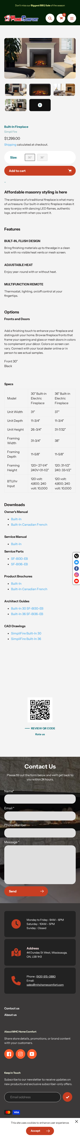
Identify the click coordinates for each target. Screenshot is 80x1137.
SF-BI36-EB (19, 564)
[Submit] (67, 1097)
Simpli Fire (10, 131)
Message (11, 842)
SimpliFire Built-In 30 (26, 633)
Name (9, 791)
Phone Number (15, 825)
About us (10, 1015)
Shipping (10, 144)
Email (9, 808)
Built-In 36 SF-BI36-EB (27, 614)
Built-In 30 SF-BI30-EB (27, 608)
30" (30, 157)
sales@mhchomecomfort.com (45, 984)
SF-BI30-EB (19, 559)
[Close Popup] (76, 1121)
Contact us (11, 1008)
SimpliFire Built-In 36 (26, 639)
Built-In (16, 519)
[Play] (40, 58)
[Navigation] (71, 18)
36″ (42, 157)
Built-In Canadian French (29, 524)
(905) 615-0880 (46, 976)
